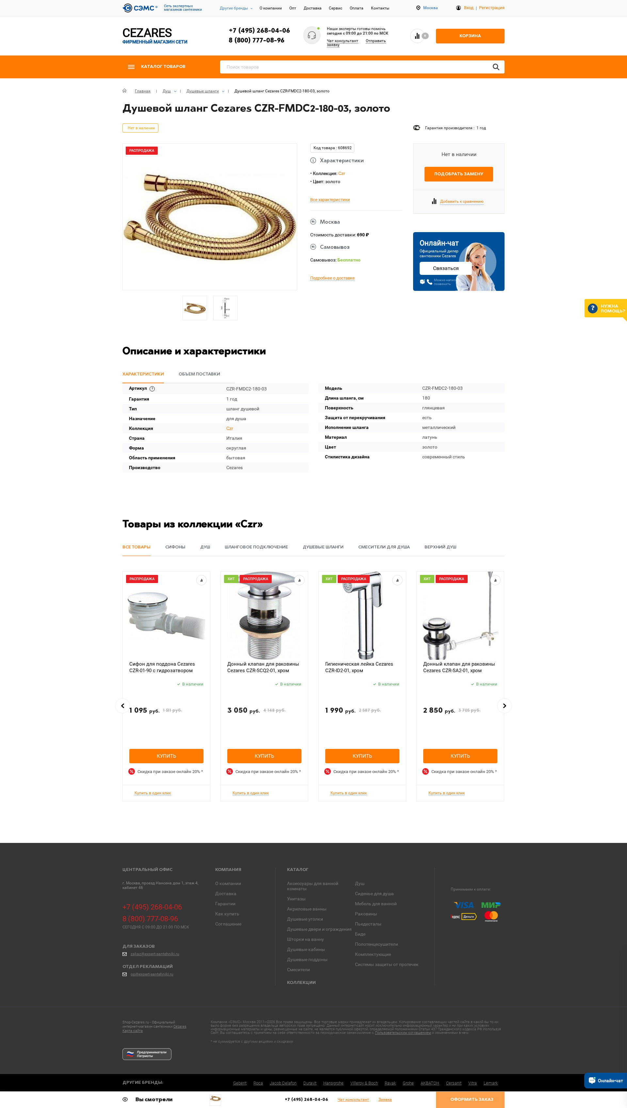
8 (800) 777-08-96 (256, 40)
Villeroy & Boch (364, 1083)
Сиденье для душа (374, 893)
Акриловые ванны (307, 908)
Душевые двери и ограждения (319, 929)
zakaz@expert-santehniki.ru (155, 954)
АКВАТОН (430, 1083)
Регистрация (492, 7)
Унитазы (296, 898)
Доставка (313, 8)
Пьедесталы (368, 923)
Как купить (227, 913)
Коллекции (301, 983)
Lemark (491, 1083)
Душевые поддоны (307, 959)
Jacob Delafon (283, 1083)
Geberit (240, 1083)
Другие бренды (234, 8)
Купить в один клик (153, 793)
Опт (292, 8)
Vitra (472, 1083)
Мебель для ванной (376, 903)
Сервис (335, 8)
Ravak (390, 1083)
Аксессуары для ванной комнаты (312, 886)
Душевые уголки (305, 919)
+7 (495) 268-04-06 (259, 31)
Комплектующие (373, 954)
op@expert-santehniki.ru (152, 974)
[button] (122, 705)
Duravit (309, 1083)
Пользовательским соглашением (403, 1033)
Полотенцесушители (376, 944)
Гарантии (225, 903)
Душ (359, 883)
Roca (258, 1083)
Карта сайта (132, 1031)
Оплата (356, 8)
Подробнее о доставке (332, 278)
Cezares (179, 1026)
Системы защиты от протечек (387, 964)
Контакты (380, 8)
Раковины (366, 913)
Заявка (385, 1099)
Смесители (298, 969)
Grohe (408, 1083)
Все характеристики (330, 200)
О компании (271, 8)
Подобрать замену (458, 174)
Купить (166, 756)
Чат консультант (342, 41)
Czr (341, 173)
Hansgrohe (333, 1083)
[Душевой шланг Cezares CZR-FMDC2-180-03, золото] (215, 1098)
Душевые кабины (306, 949)
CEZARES (154, 35)
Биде (360, 934)
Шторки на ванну (305, 939)
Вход (469, 7)
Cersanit (453, 1083)
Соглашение (228, 923)
